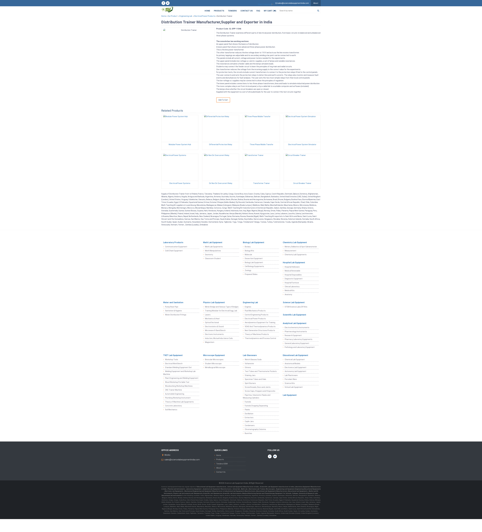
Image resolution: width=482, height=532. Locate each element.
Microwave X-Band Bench (215, 330)
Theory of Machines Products (257, 334)
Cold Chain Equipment (174, 251)
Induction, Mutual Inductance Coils (219, 338)
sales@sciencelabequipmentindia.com (182, 459)
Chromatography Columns (255, 429)
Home (207, 11)
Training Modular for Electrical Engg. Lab (221, 311)
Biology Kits (249, 251)
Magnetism (209, 342)
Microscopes (270, 489)
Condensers (250, 425)
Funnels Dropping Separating (256, 406)
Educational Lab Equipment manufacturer (212, 487)
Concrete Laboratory (173, 406)
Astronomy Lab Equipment (295, 371)
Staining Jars (250, 375)
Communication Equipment (176, 247)
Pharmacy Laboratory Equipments (298, 339)
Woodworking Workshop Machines (179, 386)
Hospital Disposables (293, 275)
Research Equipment (293, 335)
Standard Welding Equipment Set (178, 367)
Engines (248, 307)
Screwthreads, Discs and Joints (257, 387)
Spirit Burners (250, 383)
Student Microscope (213, 364)
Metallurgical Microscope (215, 367)
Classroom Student (213, 258)
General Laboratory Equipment (297, 343)
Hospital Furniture (292, 283)
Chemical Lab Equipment (295, 360)
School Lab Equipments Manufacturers (241, 491)
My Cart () (270, 11)
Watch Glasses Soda (253, 360)
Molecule (248, 255)
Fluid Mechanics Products (255, 311)
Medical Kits (289, 290)
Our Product (172, 16)
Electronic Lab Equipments (174, 491)
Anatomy (288, 294)
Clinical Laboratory (292, 287)
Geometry (209, 255)
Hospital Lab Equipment (294, 262)
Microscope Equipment (214, 355)
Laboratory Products (173, 242)
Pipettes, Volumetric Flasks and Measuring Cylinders (256, 396)
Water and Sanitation (173, 302)
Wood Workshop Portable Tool (177, 382)
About (315, 3)
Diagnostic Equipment (294, 279)
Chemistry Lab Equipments (296, 255)
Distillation (249, 414)
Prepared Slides (251, 274)
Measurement (290, 251)
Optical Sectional (212, 322)
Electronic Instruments (214, 334)
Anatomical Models (292, 364)
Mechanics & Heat (212, 319)
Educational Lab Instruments (172, 495)
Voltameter (249, 364)
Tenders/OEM (222, 464)
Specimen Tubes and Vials (255, 379)
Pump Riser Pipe (171, 307)
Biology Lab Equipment (253, 242)
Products (219, 11)
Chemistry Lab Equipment (295, 242)
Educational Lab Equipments (298, 491)
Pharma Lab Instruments (176, 489)
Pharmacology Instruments (296, 332)
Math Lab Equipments (214, 247)
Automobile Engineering (174, 394)
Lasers (207, 315)
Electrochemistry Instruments (297, 328)
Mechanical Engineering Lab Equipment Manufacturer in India (206, 491)
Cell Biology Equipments (254, 266)
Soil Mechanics (171, 410)
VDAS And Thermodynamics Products (260, 327)
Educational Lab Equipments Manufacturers (271, 491)
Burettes (248, 433)
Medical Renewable (292, 271)
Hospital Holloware (292, 267)
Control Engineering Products (256, 315)
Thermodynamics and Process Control (260, 338)
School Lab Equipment (294, 387)
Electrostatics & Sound (214, 327)
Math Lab (244, 489)
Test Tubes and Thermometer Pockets (261, 371)
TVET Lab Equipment (173, 355)
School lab (236, 489)
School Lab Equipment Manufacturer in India (243, 487)
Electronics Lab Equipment (295, 367)
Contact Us (246, 11)
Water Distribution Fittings (175, 315)
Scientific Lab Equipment (294, 315)
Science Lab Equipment (294, 302)
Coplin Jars (249, 421)
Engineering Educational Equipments (308, 489)
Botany (248, 247)
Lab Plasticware (291, 375)
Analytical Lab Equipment (294, 323)
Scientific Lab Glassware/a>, (213, 493)
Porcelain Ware (291, 379)
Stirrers (248, 367)
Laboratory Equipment (194, 489)
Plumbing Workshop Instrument (178, 398)
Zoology (248, 270)
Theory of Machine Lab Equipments (179, 402)
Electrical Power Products (204, 16)
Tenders (232, 11)
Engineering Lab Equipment (285, 489)
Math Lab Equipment (212, 242)
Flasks (247, 410)
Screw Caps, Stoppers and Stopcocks (260, 391)
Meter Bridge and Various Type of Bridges (221, 307)
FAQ (258, 11)
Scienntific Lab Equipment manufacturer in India (277, 487)
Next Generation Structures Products (260, 330)
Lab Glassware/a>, (197, 493)
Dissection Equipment (254, 258)
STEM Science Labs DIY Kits (296, 307)
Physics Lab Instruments (181, 493)
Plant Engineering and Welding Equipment (181, 378)
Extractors (249, 418)
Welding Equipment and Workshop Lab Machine (179, 372)
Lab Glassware (250, 355)
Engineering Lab (185, 16)
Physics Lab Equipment (214, 302)
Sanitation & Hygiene (173, 311)
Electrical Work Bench (174, 364)
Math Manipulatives (213, 251)
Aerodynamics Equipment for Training (260, 322)
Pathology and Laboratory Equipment (300, 347)
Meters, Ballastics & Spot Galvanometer (301, 247)
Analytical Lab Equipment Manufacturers (217, 489)
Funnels (248, 402)
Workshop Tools (171, 360)
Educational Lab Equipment (295, 355)
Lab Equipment (290, 395)
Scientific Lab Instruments (232, 493)
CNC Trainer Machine (173, 390)
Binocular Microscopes (214, 360)
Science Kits (290, 383)
